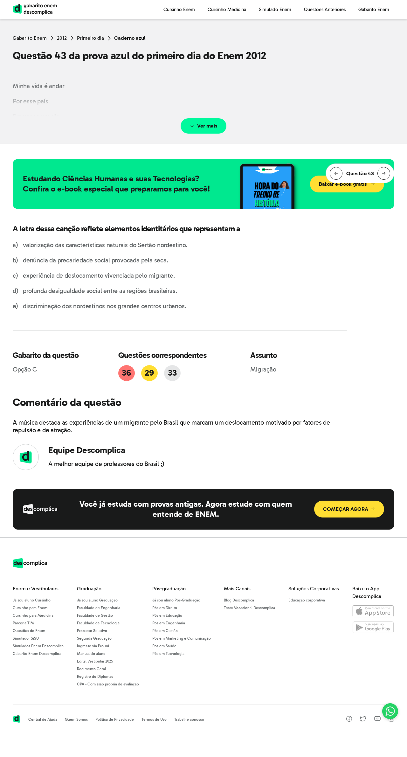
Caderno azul (130, 38)
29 (149, 373)
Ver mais (207, 126)
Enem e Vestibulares (36, 589)
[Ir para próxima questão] (383, 173)
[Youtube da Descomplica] (377, 719)
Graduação (89, 589)
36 (126, 373)
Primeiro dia (90, 38)
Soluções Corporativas (313, 589)
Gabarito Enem (30, 38)
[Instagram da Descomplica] (391, 720)
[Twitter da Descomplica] (363, 720)
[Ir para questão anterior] (336, 173)
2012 (62, 38)
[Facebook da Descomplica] (349, 720)
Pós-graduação (169, 589)
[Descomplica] (30, 567)
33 (172, 373)
